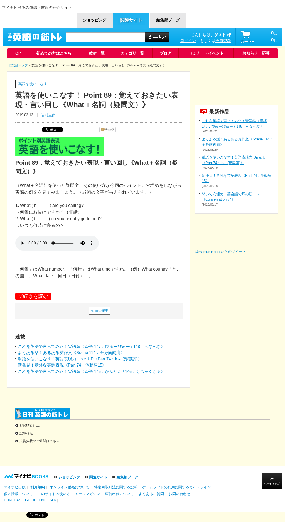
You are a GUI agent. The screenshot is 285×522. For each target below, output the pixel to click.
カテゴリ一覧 (132, 53)
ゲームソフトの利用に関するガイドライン (176, 487)
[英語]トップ (18, 65)
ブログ (165, 53)
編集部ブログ (127, 477)
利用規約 (37, 487)
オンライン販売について (69, 487)
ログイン (188, 40)
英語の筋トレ (37, 37)
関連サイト (98, 477)
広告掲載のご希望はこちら (39, 441)
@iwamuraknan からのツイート (220, 251)
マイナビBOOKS (36, 17)
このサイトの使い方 (54, 494)
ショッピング (69, 477)
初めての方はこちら (54, 53)
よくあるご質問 (151, 494)
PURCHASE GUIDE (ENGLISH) (30, 500)
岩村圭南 (48, 115)
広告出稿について (119, 494)
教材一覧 (97, 53)
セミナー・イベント (206, 53)
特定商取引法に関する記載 (115, 487)
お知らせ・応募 (256, 53)
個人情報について (18, 494)
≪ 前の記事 (99, 311)
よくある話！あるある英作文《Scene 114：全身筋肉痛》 (71, 352)
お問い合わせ (179, 494)
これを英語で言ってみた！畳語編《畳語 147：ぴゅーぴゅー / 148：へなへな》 (91, 346)
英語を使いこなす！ (34, 84)
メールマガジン (87, 494)
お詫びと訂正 (29, 425)
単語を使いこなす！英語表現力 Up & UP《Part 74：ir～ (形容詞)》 (80, 359)
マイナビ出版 (15, 487)
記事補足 (26, 433)
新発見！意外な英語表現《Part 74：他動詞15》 (62, 365)
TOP (17, 53)
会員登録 (223, 40)
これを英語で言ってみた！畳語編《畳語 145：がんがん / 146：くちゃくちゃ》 (91, 371)
